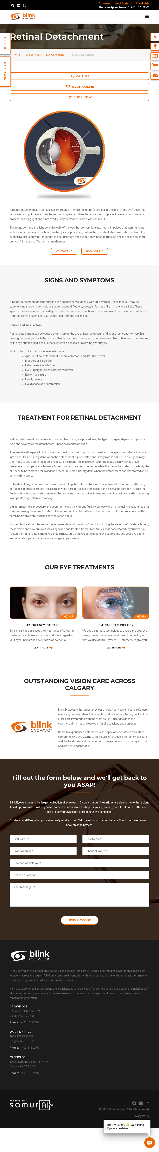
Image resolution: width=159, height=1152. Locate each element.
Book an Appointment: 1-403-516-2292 (124, 7)
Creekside (142, 3)
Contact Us (64, 251)
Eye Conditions (55, 54)
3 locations (106, 802)
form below (138, 820)
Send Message (79, 920)
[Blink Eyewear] (23, 16)
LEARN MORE (41, 647)
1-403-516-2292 (29, 1022)
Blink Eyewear (117, 1109)
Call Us (82, 76)
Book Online (83, 86)
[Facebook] (13, 5)
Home (16, 54)
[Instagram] (25, 5)
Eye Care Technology (116, 625)
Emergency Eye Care (43, 625)
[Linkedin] (19, 5)
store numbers (105, 820)
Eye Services (33, 54)
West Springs (123, 3)
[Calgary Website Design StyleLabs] (31, 1104)
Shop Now (83, 97)
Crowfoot (105, 3)
